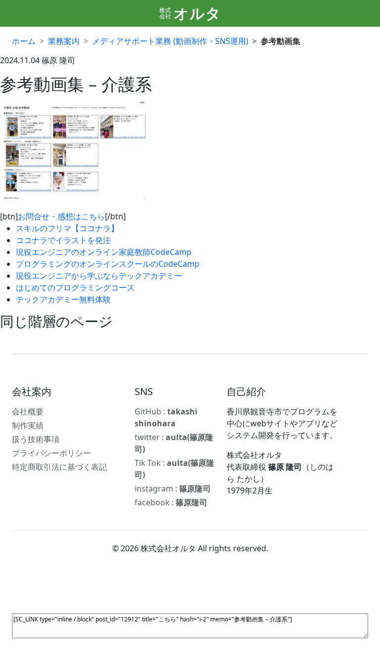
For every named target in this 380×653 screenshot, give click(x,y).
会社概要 (28, 411)
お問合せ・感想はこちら (61, 216)
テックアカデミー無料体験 (63, 299)
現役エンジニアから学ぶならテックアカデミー (99, 275)
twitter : (174, 443)
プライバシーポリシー (51, 453)
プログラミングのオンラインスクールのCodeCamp (107, 263)
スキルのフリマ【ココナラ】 (67, 228)
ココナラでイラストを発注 (63, 240)
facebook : (171, 502)
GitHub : (166, 417)
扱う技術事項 (35, 439)
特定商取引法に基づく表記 (59, 466)
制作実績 (28, 425)
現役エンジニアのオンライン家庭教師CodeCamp (103, 251)
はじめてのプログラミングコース (75, 287)
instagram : (173, 488)
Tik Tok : (174, 468)
